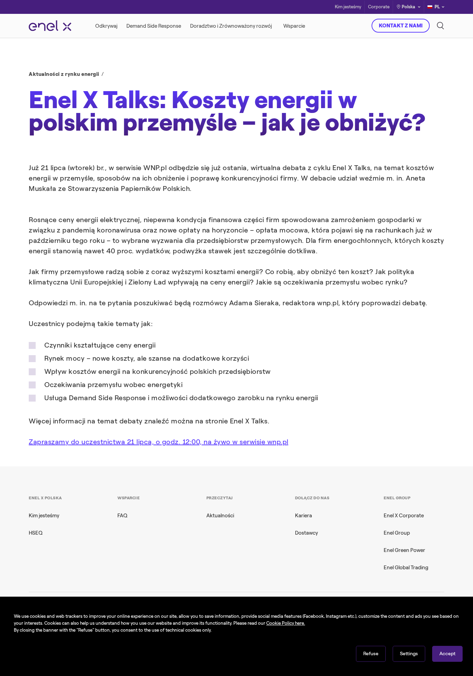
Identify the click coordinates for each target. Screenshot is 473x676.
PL (437, 6)
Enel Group (397, 533)
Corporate (379, 7)
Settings (409, 654)
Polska (408, 6)
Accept (447, 654)
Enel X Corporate (404, 515)
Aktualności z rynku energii (64, 74)
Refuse (370, 654)
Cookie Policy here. (285, 623)
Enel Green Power (404, 550)
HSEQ (36, 533)
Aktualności (220, 515)
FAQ (122, 515)
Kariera (303, 515)
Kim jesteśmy (348, 7)
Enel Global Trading (406, 567)
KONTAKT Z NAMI (400, 26)
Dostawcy (306, 533)
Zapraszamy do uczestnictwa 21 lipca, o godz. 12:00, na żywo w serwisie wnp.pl (158, 442)
